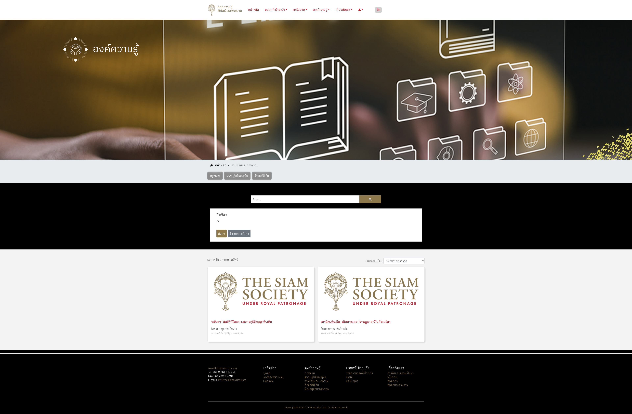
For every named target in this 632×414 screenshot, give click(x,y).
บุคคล (266, 373)
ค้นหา (221, 233)
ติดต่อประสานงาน (397, 385)
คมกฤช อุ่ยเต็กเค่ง (226, 328)
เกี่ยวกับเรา (343, 9)
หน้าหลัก (254, 9)
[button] (215, 176)
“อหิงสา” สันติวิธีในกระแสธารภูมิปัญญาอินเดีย (241, 322)
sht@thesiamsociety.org (232, 379)
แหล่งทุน (268, 381)
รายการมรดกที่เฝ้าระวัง (359, 373)
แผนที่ (349, 377)
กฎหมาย (310, 373)
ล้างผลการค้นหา (239, 233)
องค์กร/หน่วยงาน (273, 377)
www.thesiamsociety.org (222, 367)
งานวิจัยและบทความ (316, 381)
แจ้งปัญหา (352, 381)
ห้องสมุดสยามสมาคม (317, 388)
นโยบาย (392, 377)
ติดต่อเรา (392, 381)
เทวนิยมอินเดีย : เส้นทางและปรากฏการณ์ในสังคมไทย (356, 322)
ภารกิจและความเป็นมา (400, 373)
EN (378, 9)
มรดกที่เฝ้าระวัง (275, 9)
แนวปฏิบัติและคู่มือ (315, 377)
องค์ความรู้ (320, 9)
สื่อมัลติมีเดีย (312, 385)
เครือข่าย (299, 9)
